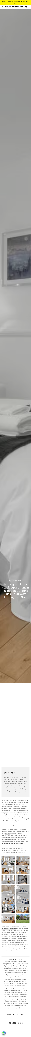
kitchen (7, 833)
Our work (15, 846)
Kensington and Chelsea (9, 928)
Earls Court (7, 781)
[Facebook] (14, 1008)
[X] (17, 1014)
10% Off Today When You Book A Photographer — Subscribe (15, 2)
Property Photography (15, 580)
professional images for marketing (12, 844)
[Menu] (2, 7)
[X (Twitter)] (11, 1008)
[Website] (9, 1008)
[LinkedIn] (17, 1008)
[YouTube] (22, 1008)
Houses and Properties (15, 959)
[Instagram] (19, 1008)
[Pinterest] (22, 1014)
